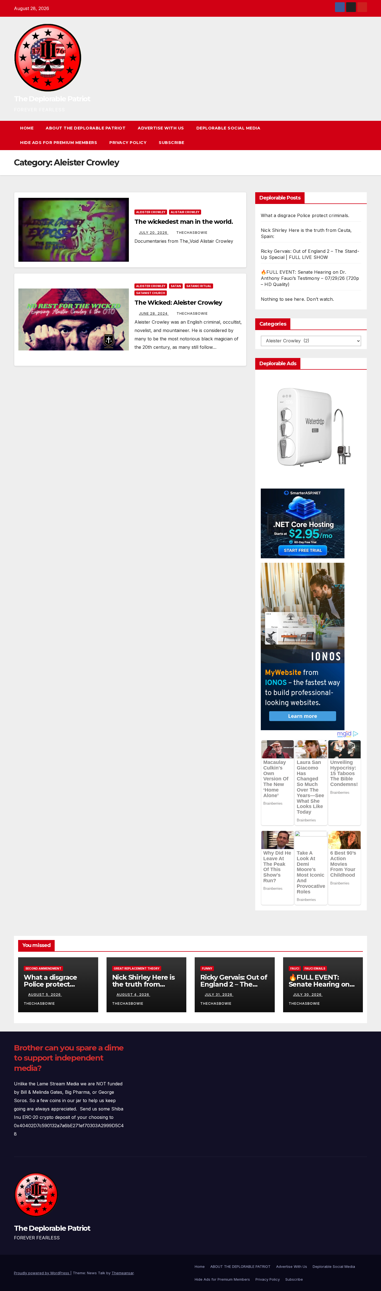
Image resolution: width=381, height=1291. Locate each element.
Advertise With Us (161, 128)
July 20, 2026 (153, 232)
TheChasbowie (192, 232)
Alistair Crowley (185, 212)
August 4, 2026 (133, 994)
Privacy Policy (127, 142)
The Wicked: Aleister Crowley (178, 302)
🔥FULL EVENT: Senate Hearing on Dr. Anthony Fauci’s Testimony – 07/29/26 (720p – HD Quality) (310, 278)
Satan (176, 286)
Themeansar (123, 1273)
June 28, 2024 (154, 313)
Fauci (294, 968)
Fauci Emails (315, 968)
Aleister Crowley (150, 212)
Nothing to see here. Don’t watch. (297, 299)
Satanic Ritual (198, 286)
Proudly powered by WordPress (42, 1273)
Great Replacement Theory (137, 968)
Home (26, 128)
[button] (352, 135)
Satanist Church (150, 293)
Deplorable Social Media (228, 128)
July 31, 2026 (219, 994)
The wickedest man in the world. (183, 221)
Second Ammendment (43, 968)
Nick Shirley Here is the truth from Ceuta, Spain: (143, 984)
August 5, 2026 (45, 994)
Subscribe (171, 142)
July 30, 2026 (308, 994)
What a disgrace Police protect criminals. (305, 215)
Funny (207, 968)
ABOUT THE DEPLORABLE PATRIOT (86, 128)
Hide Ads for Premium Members (58, 142)
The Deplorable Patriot (52, 98)
